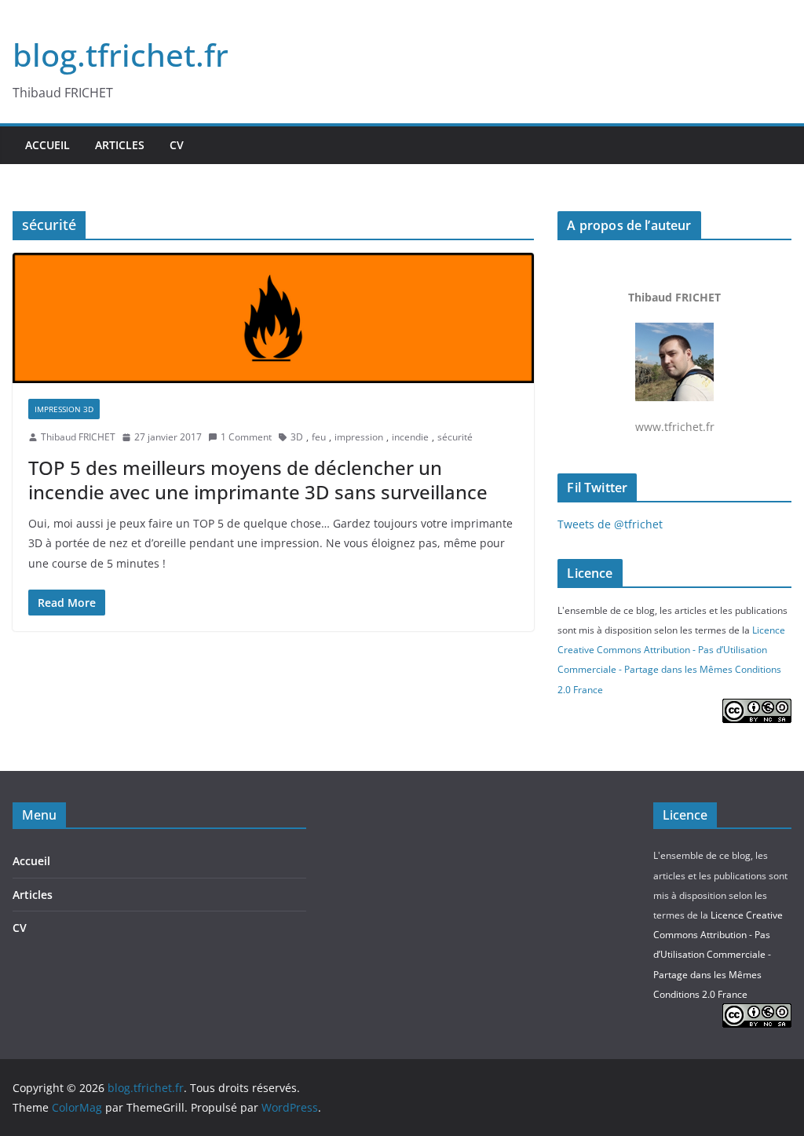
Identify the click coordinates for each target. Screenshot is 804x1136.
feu (319, 437)
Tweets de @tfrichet (610, 524)
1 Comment (246, 437)
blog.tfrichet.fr (120, 54)
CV (177, 144)
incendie (410, 437)
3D (297, 437)
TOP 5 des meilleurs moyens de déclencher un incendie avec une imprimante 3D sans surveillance (258, 480)
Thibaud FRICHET (78, 437)
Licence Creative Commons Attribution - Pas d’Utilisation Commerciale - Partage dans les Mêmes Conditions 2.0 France (718, 954)
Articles (119, 144)
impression (358, 437)
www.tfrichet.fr (674, 362)
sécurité (455, 437)
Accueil (47, 144)
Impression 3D (64, 409)
